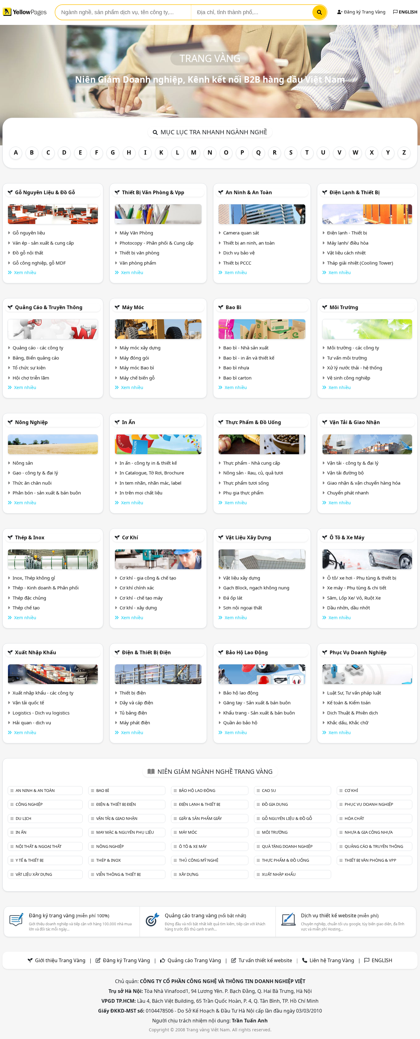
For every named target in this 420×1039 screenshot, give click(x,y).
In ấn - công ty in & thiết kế (148, 463)
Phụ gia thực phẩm (243, 493)
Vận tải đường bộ (345, 473)
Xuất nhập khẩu (35, 652)
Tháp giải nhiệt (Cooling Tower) (360, 263)
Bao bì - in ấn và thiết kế (248, 358)
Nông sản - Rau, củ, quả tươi (253, 473)
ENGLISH (408, 12)
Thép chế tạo (26, 607)
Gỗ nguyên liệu (29, 233)
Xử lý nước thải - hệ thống (354, 367)
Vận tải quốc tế (28, 702)
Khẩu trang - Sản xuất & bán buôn (259, 713)
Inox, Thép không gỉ (34, 578)
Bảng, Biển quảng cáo (36, 358)
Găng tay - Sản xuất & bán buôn (257, 702)
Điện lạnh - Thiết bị (347, 233)
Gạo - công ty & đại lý (35, 473)
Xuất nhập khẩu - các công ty (43, 693)
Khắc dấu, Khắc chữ (347, 722)
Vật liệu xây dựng (248, 537)
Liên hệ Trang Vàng (332, 960)
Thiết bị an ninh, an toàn (249, 243)
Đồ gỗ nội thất (28, 253)
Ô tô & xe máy (347, 537)
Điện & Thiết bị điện (146, 652)
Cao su (269, 790)
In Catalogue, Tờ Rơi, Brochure (152, 473)
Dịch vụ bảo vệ (239, 253)
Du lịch (23, 818)
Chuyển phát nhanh (348, 493)
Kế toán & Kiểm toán (348, 702)
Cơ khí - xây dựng (138, 607)
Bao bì (233, 307)
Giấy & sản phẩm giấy (200, 818)
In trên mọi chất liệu (141, 493)
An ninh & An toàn (249, 192)
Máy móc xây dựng (140, 347)
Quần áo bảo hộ (240, 722)
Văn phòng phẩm (138, 263)
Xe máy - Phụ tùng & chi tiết (356, 587)
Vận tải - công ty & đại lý (352, 463)
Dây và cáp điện (136, 702)
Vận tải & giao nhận (355, 422)
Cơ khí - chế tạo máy (141, 598)
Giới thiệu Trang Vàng (60, 960)
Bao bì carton (237, 378)
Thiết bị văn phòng (139, 253)
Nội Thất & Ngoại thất (38, 846)
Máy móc (133, 307)
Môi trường (344, 307)
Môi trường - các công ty (353, 347)
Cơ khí (130, 537)
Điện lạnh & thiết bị (355, 192)
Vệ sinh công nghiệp (348, 378)
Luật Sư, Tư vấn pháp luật (354, 693)
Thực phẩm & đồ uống (253, 422)
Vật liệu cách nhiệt (346, 253)
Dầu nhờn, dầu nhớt (348, 607)
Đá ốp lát (232, 598)
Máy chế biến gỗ (137, 378)
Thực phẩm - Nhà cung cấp (251, 463)
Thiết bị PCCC (237, 263)
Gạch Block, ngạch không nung (256, 587)
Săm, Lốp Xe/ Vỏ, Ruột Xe (354, 598)
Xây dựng (188, 874)
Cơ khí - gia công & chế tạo (148, 578)
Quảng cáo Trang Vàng (194, 960)
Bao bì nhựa (236, 367)
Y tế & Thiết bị (29, 860)
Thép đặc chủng (29, 598)
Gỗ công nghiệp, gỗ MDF (39, 263)
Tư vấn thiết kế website (266, 960)
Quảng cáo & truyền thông (48, 307)
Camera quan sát (241, 233)
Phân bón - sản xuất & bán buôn (47, 493)
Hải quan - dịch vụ (32, 722)
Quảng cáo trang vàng (205, 915)
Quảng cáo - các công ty (38, 347)
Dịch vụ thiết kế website (339, 915)
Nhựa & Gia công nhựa (369, 832)
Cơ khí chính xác (137, 587)
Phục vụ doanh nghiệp (358, 652)
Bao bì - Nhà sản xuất (245, 347)
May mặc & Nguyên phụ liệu (125, 832)
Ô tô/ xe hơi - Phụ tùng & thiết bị (361, 578)
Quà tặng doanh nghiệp (287, 846)
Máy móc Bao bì (137, 367)
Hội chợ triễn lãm (31, 378)
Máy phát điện (135, 722)
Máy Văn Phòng (136, 233)
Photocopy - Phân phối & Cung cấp (156, 243)
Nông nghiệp (31, 422)
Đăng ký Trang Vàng (364, 12)
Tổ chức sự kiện (29, 367)
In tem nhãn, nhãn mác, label (150, 483)
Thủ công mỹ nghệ (198, 860)
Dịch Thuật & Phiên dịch (352, 713)
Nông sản (23, 463)
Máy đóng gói (134, 358)
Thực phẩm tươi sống (246, 483)
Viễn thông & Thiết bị (118, 874)
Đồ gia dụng (275, 804)
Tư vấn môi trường (347, 358)
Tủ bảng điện (133, 713)
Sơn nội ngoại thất (242, 607)
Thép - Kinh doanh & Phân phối (46, 587)
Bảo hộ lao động (247, 652)
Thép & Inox (29, 537)
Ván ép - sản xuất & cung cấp (43, 243)
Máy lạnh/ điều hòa (347, 243)
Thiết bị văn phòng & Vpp (153, 192)
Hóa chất (354, 818)
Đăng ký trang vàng (69, 915)
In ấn (128, 422)
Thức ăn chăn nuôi (32, 483)
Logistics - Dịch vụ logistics (41, 713)
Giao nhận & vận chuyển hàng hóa (363, 483)
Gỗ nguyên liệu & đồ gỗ (45, 192)
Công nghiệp (29, 804)
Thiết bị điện (133, 693)
